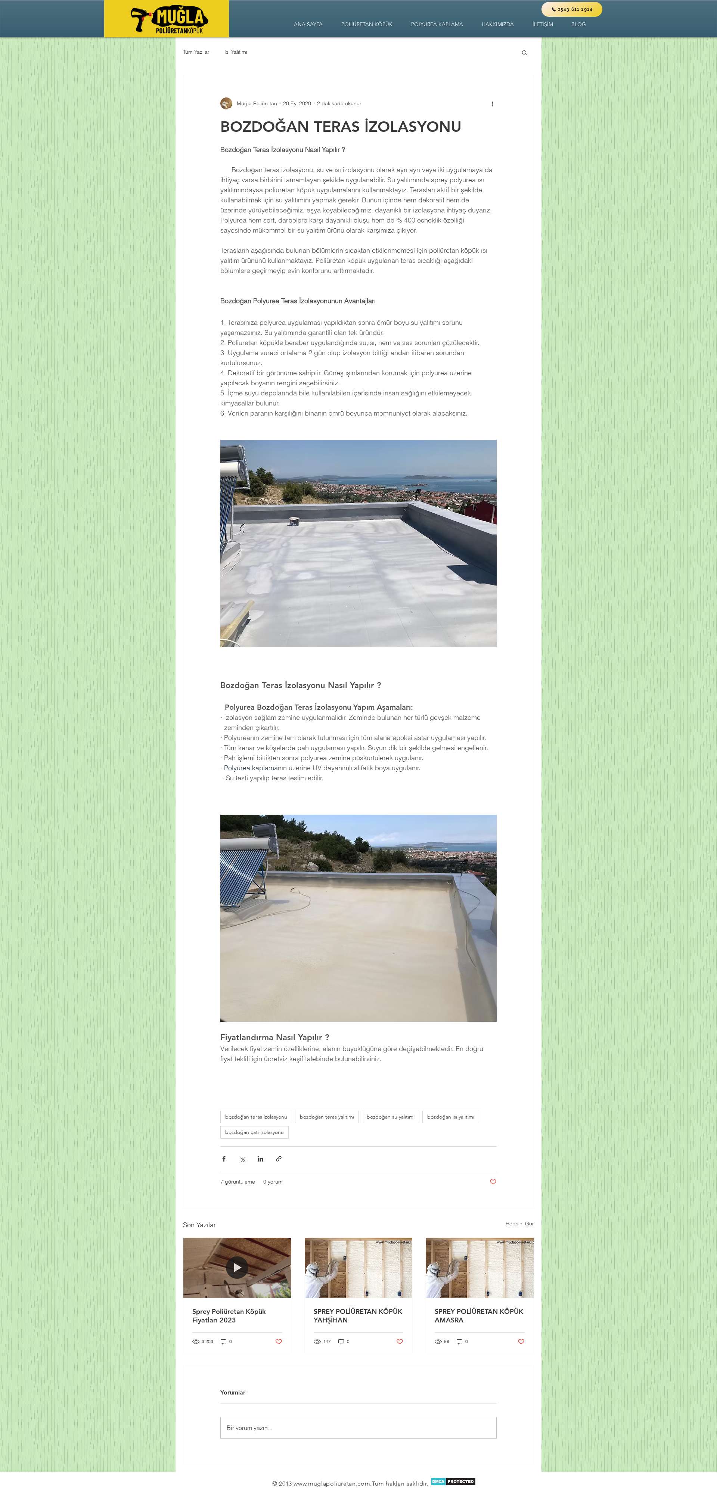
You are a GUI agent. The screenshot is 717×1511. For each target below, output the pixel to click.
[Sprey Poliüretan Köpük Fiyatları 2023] (237, 1268)
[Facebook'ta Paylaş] (223, 1158)
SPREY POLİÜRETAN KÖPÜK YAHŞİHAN (358, 1315)
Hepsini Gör (520, 1223)
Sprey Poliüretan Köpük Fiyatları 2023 (229, 1315)
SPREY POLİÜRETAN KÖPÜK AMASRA (479, 1315)
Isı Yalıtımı (235, 52)
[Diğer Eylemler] (492, 103)
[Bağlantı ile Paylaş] (278, 1158)
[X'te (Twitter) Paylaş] (242, 1158)
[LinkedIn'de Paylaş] (260, 1158)
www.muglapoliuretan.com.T (334, 1483)
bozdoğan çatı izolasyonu (254, 1132)
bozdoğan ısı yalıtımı (450, 1116)
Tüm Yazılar (196, 52)
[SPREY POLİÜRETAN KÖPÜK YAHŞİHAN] (359, 1268)
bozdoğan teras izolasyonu (256, 1116)
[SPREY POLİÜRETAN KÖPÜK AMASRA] (480, 1268)
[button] (367, 24)
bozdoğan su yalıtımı (391, 1116)
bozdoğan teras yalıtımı (327, 1116)
